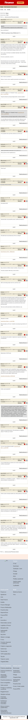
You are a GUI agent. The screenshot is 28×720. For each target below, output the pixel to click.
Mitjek (2, 277)
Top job (2, 656)
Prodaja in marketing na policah (6, 688)
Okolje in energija (5, 637)
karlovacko (3, 144)
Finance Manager (5, 604)
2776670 (3, 475)
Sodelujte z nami (17, 568)
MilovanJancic (4, 160)
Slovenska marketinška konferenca (4, 676)
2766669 (3, 401)
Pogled (1, 9)
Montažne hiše (4, 628)
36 (14, 17)
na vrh (14, 36)
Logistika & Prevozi (6, 625)
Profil (5, 6)
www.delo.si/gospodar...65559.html (8, 376)
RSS (14, 576)
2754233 (3, 42)
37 (15, 17)
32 (9, 17)
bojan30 (2, 230)
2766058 (3, 279)
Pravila (12, 6)
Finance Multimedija (6, 607)
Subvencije (4, 648)
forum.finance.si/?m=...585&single (8, 251)
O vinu (2, 639)
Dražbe (2, 602)
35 (12, 17)
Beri (5, 9)
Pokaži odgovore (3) (23, 209)
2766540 (20, 333)
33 (10, 17)
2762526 (3, 232)
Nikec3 (2, 537)
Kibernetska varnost (6, 622)
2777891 (3, 522)
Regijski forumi (5, 691)
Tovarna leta (4, 651)
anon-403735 (20, 21)
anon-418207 (3, 179)
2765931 (3, 264)
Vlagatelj (20, 2)
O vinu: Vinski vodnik (18, 686)
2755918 (3, 146)
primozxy (3, 197)
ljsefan (2, 87)
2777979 (3, 539)
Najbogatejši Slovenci (4, 631)
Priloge (15, 571)
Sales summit (4, 685)
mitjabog (2, 128)
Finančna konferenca (6, 680)
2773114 (3, 426)
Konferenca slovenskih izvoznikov (4, 702)
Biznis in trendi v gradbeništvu (5, 707)
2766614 (3, 365)
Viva (14, 594)
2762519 (3, 215)
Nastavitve (8, 6)
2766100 (3, 293)
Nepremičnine (4, 612)
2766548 (3, 333)
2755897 (3, 89)
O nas (14, 563)
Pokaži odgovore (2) (23, 468)
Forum (1, 6)
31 (7, 17)
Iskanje (15, 6)
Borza (7, 13)
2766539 (3, 315)
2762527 (3, 248)
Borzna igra (16, 668)
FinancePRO (4, 615)
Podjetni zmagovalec (6, 646)
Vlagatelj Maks (4, 661)
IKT (1, 617)
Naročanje (16, 566)
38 (16, 17)
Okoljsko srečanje (5, 694)
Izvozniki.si (3, 620)
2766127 (20, 315)
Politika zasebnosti (18, 579)
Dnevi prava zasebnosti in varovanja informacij (6, 712)
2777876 (3, 506)
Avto (2, 597)
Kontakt (15, 573)
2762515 (3, 199)
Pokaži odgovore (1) (23, 66)
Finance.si (3, 592)
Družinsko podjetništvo (4, 697)
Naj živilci (3, 634)
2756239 (3, 162)
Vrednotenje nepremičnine (16, 671)
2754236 (3, 21)
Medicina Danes (17, 592)
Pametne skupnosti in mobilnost (6, 643)
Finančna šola (4, 610)
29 (5, 17)
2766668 (3, 385)
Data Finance (4, 599)
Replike (8, 9)
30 (6, 17)
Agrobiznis (3, 594)
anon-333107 (3, 19)
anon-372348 (3, 104)
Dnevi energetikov (5, 682)
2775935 (3, 459)
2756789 (3, 181)
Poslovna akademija (6, 668)
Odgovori (20, 22)
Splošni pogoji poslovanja (17, 582)
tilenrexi (2, 246)
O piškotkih (16, 585)
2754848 (3, 73)
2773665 (3, 442)
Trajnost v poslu (5, 659)
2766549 (3, 349)
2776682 (3, 490)
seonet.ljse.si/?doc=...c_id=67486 (7, 321)
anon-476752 (3, 520)
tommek (2, 39)
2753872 (3, 22)
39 (18, 17)
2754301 (3, 41)
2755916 (3, 130)
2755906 (3, 106)
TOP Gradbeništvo (5, 654)
